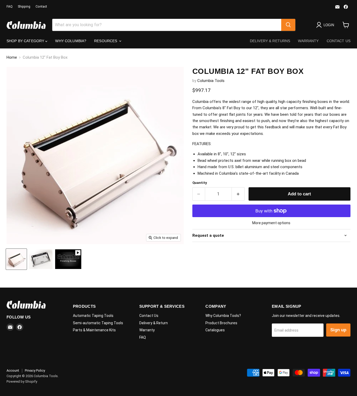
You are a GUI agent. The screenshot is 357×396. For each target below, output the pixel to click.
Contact (41, 6)
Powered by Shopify (22, 381)
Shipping (24, 6)
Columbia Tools (210, 80)
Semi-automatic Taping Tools (98, 323)
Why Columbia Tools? (223, 316)
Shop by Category (26, 41)
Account (13, 370)
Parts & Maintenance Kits (94, 330)
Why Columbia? (70, 41)
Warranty (308, 41)
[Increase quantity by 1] (238, 194)
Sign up (338, 329)
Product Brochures (221, 323)
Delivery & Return (153, 323)
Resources (106, 41)
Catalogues (215, 330)
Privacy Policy (35, 370)
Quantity (199, 183)
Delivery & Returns (270, 41)
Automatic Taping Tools (93, 316)
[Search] (288, 25)
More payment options (271, 223)
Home (12, 57)
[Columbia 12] (16, 259)
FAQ (10, 6)
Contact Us (338, 41)
